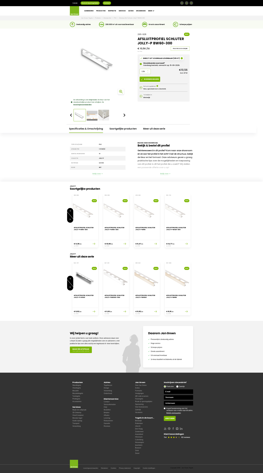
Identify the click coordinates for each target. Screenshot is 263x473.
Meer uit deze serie (154, 128)
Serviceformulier (110, 404)
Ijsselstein (138, 445)
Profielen (98, 18)
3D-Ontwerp (76, 412)
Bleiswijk (138, 421)
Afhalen (106, 415)
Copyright (137, 468)
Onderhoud (108, 393)
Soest (137, 453)
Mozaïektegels (77, 393)
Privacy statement (125, 468)
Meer (150, 11)
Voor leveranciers (141, 407)
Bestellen (107, 410)
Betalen (106, 412)
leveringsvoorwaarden (82, 105)
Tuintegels (76, 396)
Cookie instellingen (149, 468)
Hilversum (138, 437)
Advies (131, 11)
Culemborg (139, 440)
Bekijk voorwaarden (173, 413)
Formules (138, 391)
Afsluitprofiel (107, 18)
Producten (101, 11)
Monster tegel (77, 418)
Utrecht (137, 426)
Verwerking (76, 426)
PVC (115, 18)
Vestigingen (139, 393)
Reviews (107, 426)
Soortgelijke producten (123, 128)
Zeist (137, 450)
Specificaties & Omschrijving (86, 128)
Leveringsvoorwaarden (90, 468)
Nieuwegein (139, 442)
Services (122, 11)
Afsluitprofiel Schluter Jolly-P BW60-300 (132, 18)
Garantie (107, 423)
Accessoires (76, 401)
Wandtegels (76, 385)
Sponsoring (139, 404)
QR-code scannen (141, 396)
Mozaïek (75, 391)
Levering (107, 418)
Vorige (70, 210)
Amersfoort (139, 434)
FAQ (105, 407)
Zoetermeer (139, 431)
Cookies (113, 468)
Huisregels (139, 399)
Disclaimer (104, 468)
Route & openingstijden (143, 401)
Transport (75, 423)
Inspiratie (112, 11)
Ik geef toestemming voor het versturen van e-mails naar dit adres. (179, 410)
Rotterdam (139, 423)
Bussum (138, 448)
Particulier (170, 386)
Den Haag (139, 429)
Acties (137, 388)
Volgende (70, 221)
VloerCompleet (77, 415)
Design (106, 388)
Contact (107, 3)
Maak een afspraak (79, 410)
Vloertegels (76, 388)
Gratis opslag (77, 421)
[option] (98, 58)
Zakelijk (74, 3)
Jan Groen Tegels (87, 18)
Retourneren (108, 421)
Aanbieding (89, 11)
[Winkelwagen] (191, 3)
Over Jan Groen (141, 385)
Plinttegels (76, 399)
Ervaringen (141, 11)
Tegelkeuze (108, 385)
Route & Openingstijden (90, 3)
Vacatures (138, 412)
